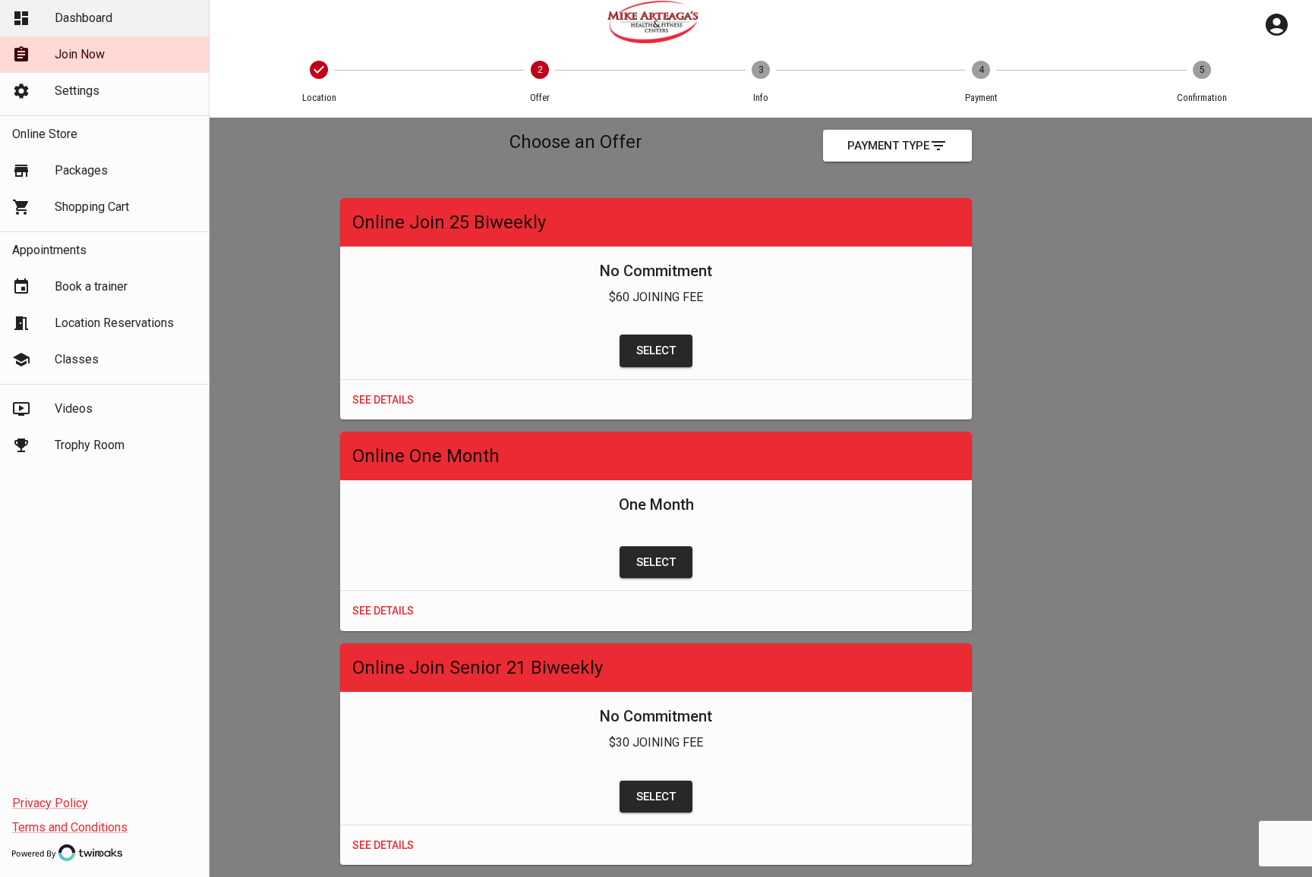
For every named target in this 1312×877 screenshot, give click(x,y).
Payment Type (888, 145)
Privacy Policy (50, 803)
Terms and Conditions (70, 827)
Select (656, 350)
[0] (1277, 25)
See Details (383, 400)
